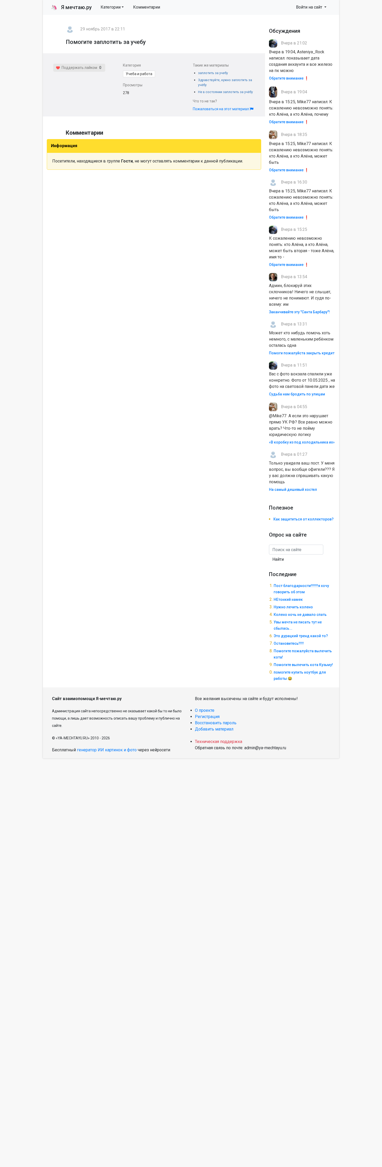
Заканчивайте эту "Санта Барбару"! (299, 312)
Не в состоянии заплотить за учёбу (225, 92)
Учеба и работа (139, 74)
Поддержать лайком (78, 68)
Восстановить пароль (215, 722)
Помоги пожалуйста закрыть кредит (301, 353)
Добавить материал (214, 729)
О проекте (204, 710)
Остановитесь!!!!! (289, 643)
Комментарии (146, 7)
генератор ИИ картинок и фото (107, 749)
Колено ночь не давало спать (300, 614)
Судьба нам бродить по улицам (297, 394)
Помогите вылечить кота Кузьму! (303, 665)
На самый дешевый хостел (293, 489)
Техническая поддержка (218, 741)
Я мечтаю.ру (71, 7)
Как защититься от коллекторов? (303, 519)
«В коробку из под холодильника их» (302, 442)
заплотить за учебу (213, 73)
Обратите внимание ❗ (289, 78)
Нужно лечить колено (293, 607)
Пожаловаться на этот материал (221, 109)
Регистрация (207, 716)
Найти (278, 559)
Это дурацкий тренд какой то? (301, 636)
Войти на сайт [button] (309, 7)
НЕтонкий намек (288, 599)
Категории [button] (111, 7)
